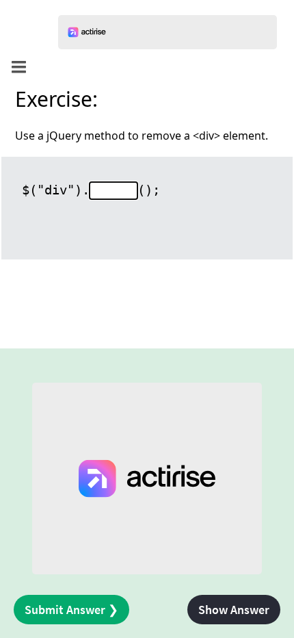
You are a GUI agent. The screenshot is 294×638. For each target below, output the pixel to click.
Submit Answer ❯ (71, 609)
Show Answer (233, 609)
